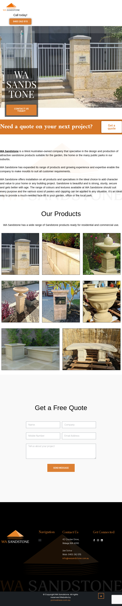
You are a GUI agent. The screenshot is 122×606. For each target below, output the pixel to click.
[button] (20, 21)
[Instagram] (98, 540)
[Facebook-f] (94, 540)
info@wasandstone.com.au (75, 558)
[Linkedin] (102, 540)
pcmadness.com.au (60, 600)
